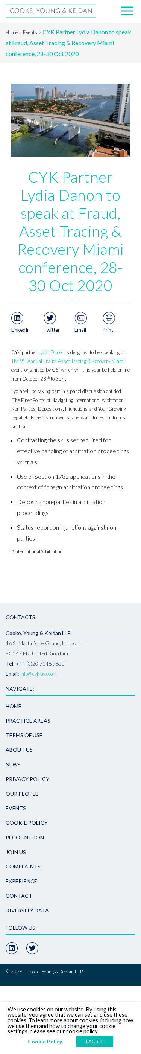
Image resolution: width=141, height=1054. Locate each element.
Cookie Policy (27, 822)
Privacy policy (27, 779)
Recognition (25, 837)
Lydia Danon (51, 352)
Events (30, 32)
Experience (21, 881)
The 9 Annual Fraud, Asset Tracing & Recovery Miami (67, 361)
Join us (16, 852)
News (13, 764)
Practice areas (28, 720)
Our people (22, 793)
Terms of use (24, 735)
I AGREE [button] (95, 1042)
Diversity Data (27, 910)
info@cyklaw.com (38, 674)
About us (19, 749)
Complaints (23, 866)
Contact (19, 896)
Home (12, 32)
